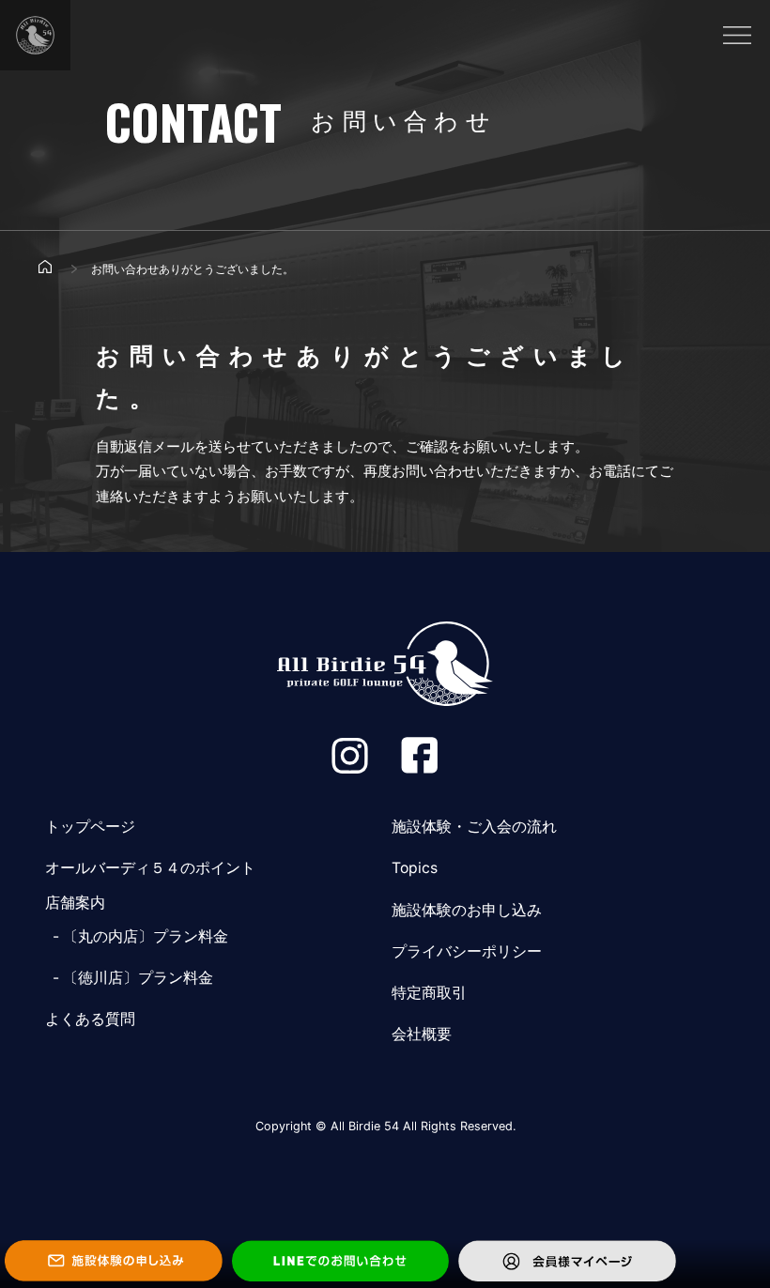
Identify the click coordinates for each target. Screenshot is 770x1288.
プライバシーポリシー (467, 951)
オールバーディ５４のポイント (150, 868)
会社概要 (422, 1034)
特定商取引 (429, 993)
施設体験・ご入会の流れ (474, 827)
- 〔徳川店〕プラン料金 (129, 978)
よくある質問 (90, 1019)
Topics (415, 868)
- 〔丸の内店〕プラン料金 (136, 936)
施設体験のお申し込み (467, 910)
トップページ (90, 827)
